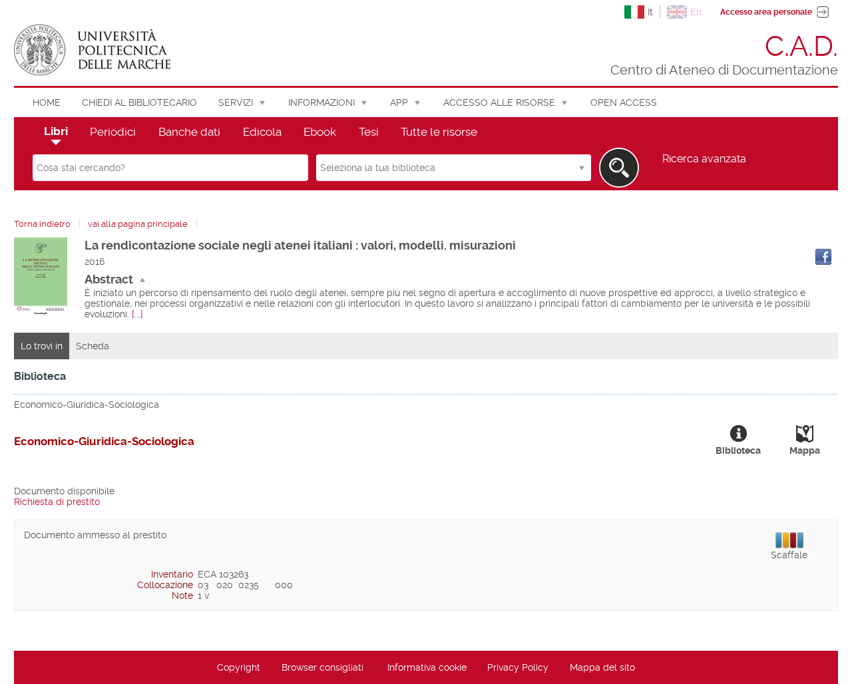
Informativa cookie (427, 667)
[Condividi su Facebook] (823, 257)
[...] (137, 314)
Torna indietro (42, 224)
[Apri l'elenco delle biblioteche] (581, 167)
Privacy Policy (517, 667)
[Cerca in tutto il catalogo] (619, 168)
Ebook (320, 131)
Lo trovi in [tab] (42, 346)
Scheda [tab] (92, 346)
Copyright (238, 667)
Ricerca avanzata (704, 159)
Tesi (369, 131)
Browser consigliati (322, 667)
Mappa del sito (602, 667)
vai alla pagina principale (138, 224)
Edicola (262, 131)
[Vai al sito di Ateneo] (92, 50)
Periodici (113, 131)
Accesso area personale (766, 12)
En (696, 12)
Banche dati (189, 131)
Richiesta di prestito (57, 501)
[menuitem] (46, 102)
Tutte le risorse (439, 131)
